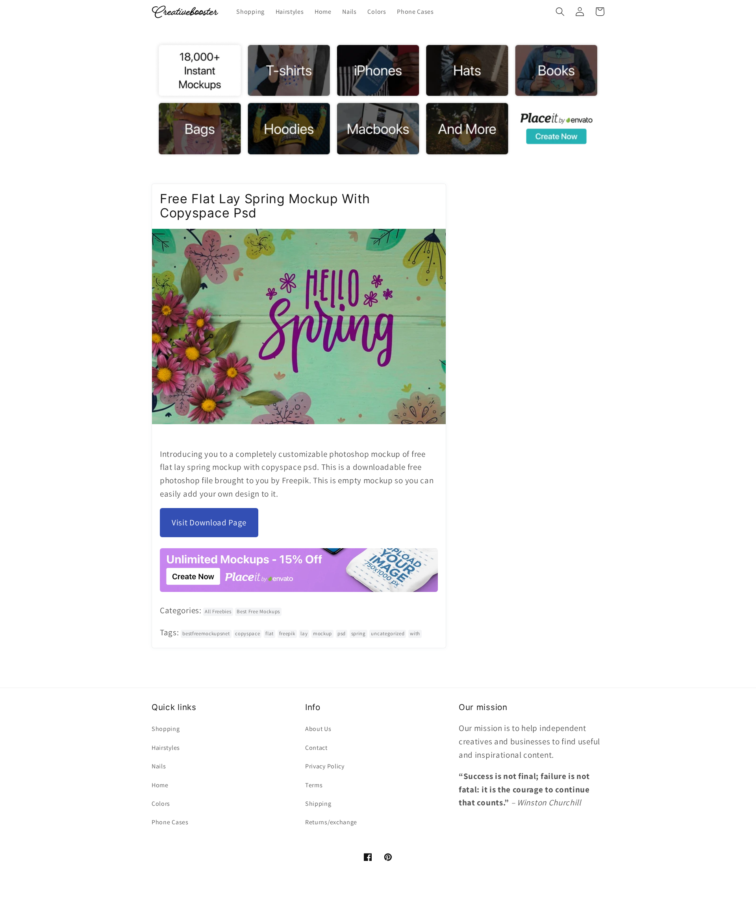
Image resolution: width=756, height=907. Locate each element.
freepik (287, 633)
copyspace (247, 633)
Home (160, 785)
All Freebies (218, 611)
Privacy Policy (325, 766)
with (415, 633)
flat (269, 633)
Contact (316, 748)
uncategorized (387, 633)
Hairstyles (166, 748)
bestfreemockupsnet (206, 633)
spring (358, 633)
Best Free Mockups (258, 611)
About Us (318, 729)
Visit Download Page (209, 522)
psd (341, 633)
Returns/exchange (331, 822)
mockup (322, 633)
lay (304, 633)
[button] (560, 12)
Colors (161, 803)
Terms (313, 785)
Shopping (166, 729)
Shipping (318, 803)
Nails (159, 766)
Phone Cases (170, 822)
